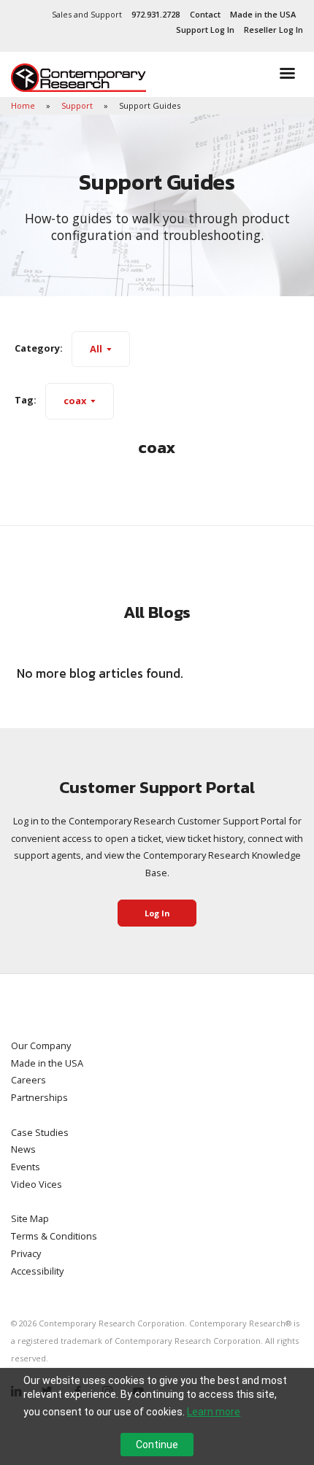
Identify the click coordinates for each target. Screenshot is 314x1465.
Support (78, 105)
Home (24, 105)
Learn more (213, 1412)
